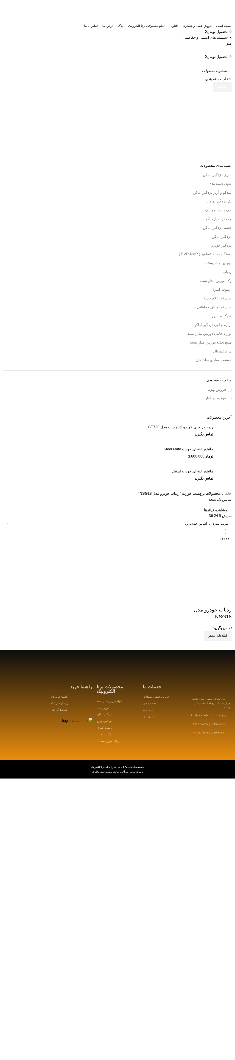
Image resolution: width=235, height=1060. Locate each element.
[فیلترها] (229, 795)
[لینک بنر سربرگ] (117, 530)
